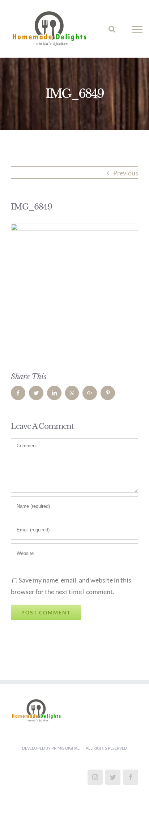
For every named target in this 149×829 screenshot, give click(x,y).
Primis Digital (65, 752)
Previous (125, 178)
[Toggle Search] (111, 31)
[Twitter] (112, 781)
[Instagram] (95, 781)
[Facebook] (130, 781)
